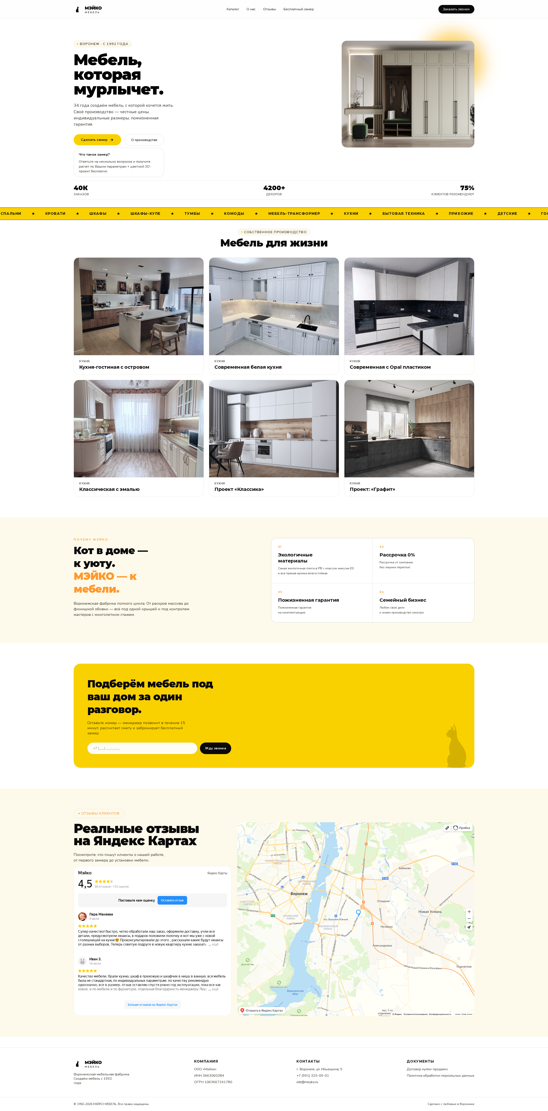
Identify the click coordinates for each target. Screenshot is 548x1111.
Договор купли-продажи (427, 1069)
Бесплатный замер (298, 9)
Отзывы (269, 9)
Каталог (232, 9)
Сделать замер (94, 139)
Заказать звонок (456, 9)
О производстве (144, 140)
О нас (251, 9)
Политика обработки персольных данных (440, 1075)
